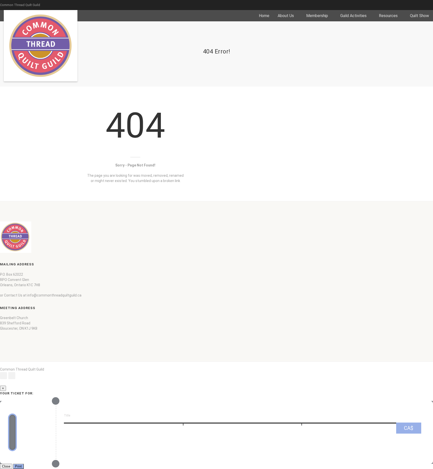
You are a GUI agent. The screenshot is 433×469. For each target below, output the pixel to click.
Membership (317, 15)
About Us (286, 15)
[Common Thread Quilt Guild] (40, 45)
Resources (388, 15)
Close (6, 466)
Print (18, 466)
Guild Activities (353, 15)
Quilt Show (419, 15)
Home (264, 15)
